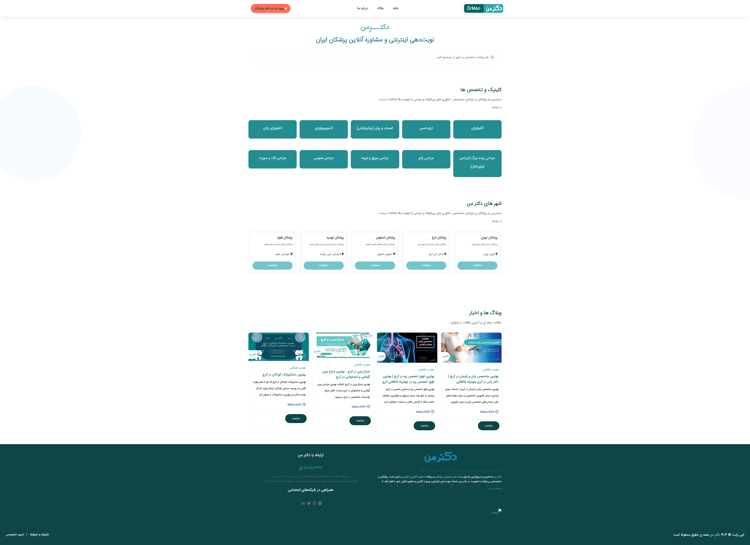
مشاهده (477, 265)
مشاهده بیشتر (495, 488)
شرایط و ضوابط (39, 534)
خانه (396, 8)
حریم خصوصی (15, 534)
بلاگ (380, 8)
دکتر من (714, 535)
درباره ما (362, 8)
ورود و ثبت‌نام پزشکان (269, 8)
